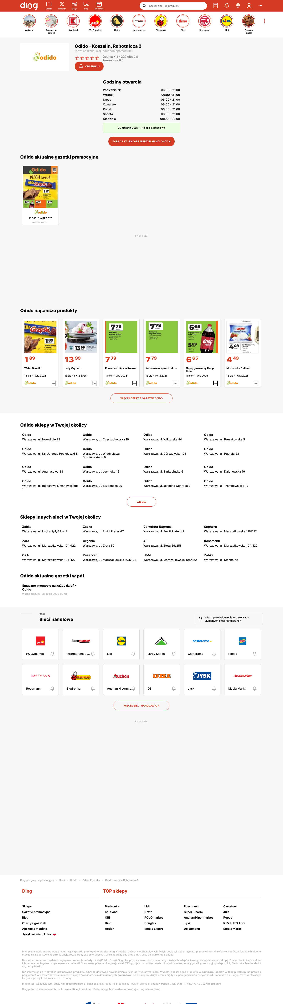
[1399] (81, 337)
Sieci (42, 614)
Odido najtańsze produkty (48, 310)
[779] (121, 337)
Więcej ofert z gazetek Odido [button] (141, 398)
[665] (202, 337)
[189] (40, 337)
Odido (73, 880)
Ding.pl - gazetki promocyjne (37, 880)
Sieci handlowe (56, 619)
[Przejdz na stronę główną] (29, 6)
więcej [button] (141, 501)
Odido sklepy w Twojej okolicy (53, 425)
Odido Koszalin (91, 880)
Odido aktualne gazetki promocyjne (59, 157)
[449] (242, 337)
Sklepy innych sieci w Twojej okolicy (60, 517)
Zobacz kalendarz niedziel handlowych (141, 141)
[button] (215, 5)
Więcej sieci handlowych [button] (141, 705)
